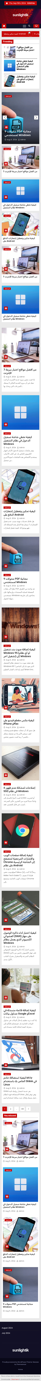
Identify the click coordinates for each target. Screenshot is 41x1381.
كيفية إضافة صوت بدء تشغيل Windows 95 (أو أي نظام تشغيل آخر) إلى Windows (19, 653)
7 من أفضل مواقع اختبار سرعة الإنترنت (25, 48)
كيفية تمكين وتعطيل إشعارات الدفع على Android (26, 79)
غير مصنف (8, 96)
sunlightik (20, 15)
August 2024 (7, 1328)
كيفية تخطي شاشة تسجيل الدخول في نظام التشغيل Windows (25, 65)
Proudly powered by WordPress (14, 1362)
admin (23, 139)
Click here (15, 1379)
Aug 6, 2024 (12, 139)
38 (22, 1108)
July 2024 (6, 1333)
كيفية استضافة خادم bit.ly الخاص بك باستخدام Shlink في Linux (20, 1081)
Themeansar (21, 1364)
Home (20, 1369)
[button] (29, 25)
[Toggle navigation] (24, 26)
